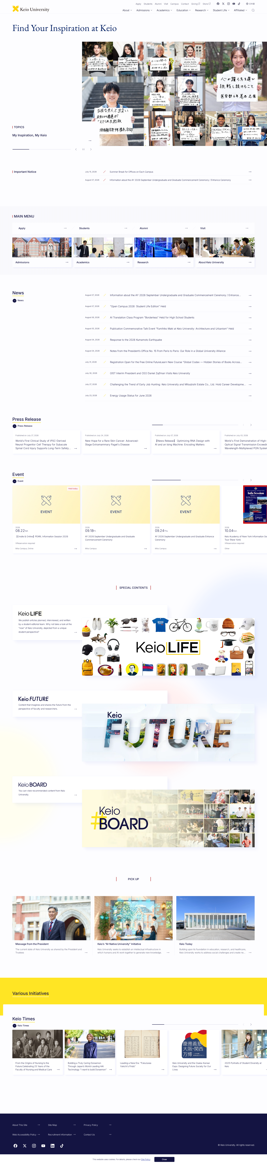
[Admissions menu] (151, 10)
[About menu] (131, 10)
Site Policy (145, 1159)
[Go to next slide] (90, 149)
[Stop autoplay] (83, 149)
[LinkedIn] (52, 1146)
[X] (223, 3)
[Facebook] (218, 3)
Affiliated (239, 10)
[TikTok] (239, 3)
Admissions (143, 10)
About (126, 10)
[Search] (253, 10)
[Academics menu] (171, 10)
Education (182, 10)
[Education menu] (190, 10)
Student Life (220, 10)
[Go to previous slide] (76, 149)
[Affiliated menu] (246, 10)
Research (200, 10)
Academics (163, 10)
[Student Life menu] (229, 10)
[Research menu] (208, 10)
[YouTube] (233, 3)
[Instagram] (228, 3)
